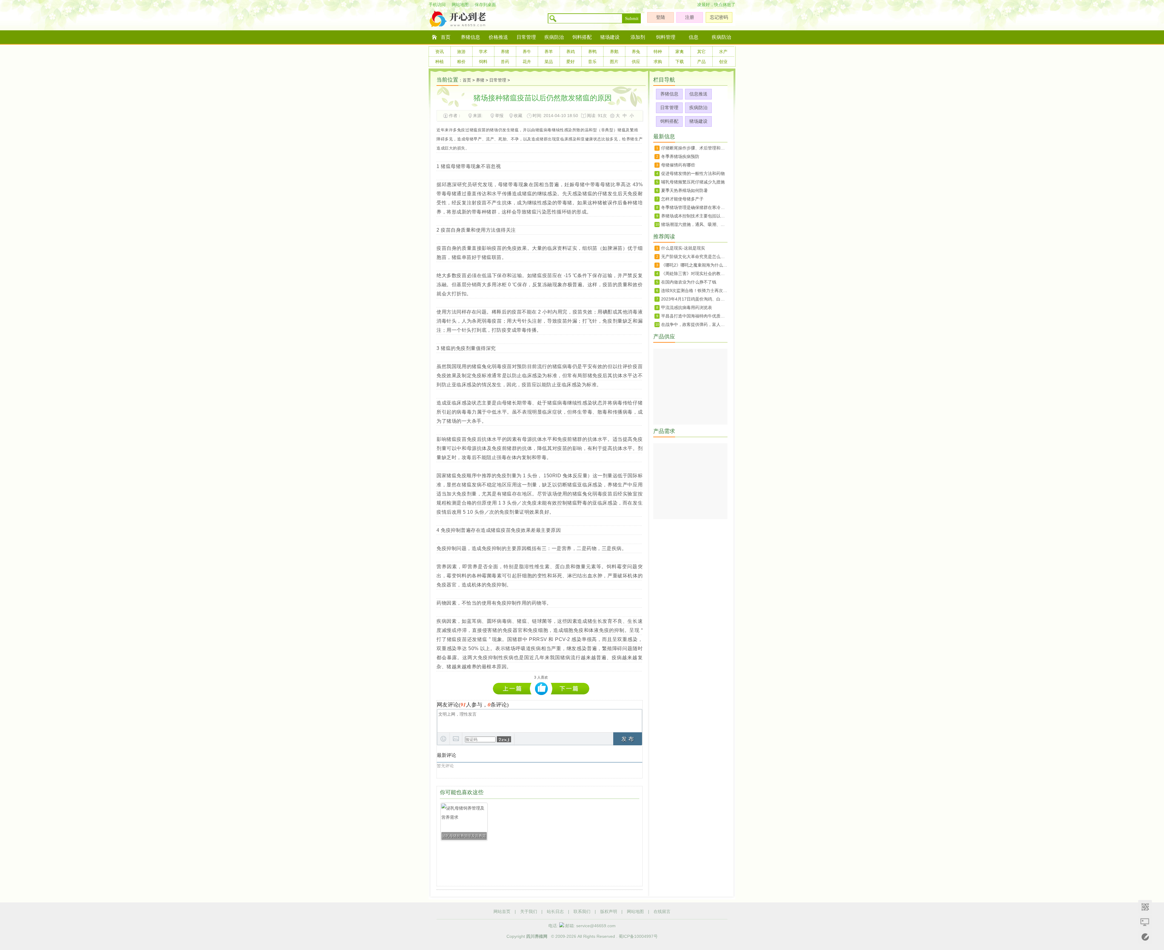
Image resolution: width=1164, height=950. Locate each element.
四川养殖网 (536, 936)
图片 (614, 61)
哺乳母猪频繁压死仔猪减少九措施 (693, 182)
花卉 (527, 61)
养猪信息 (470, 37)
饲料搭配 (582, 37)
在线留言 (662, 911)
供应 (636, 61)
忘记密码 (719, 17)
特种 (658, 51)
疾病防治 (554, 37)
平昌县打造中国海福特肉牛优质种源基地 (694, 316)
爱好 (570, 61)
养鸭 (592, 51)
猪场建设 (610, 37)
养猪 (505, 51)
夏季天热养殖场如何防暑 (684, 190)
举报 (499, 115)
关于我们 (528, 911)
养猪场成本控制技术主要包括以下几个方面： (694, 215)
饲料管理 (665, 37)
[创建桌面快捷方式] (1145, 922)
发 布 (627, 739)
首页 (445, 37)
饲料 (483, 61)
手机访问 (437, 4)
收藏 (518, 115)
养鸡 (570, 51)
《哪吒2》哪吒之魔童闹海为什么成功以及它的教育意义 (694, 265)
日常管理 (526, 37)
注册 (689, 17)
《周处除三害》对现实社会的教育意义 (694, 273)
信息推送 (698, 93)
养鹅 (614, 51)
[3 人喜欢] (541, 689)
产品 (701, 61)
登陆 (660, 17)
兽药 (505, 61)
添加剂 (637, 37)
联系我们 (582, 911)
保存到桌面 (485, 4)
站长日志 (555, 911)
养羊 (548, 51)
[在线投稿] (1145, 937)
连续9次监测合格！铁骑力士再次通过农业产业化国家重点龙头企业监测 (694, 290)
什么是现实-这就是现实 (683, 248)
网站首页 (501, 911)
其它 (701, 51)
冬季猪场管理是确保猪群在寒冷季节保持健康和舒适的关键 (694, 207)
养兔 (636, 51)
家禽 (679, 51)
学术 (483, 51)
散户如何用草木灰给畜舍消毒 (514, 688)
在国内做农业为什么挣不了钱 (688, 282)
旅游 (461, 51)
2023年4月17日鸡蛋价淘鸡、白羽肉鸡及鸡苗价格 (694, 299)
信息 (693, 37)
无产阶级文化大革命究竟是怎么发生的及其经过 (694, 256)
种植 (439, 61)
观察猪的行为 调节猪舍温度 (570, 688)
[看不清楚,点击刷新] (504, 739)
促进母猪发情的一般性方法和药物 (693, 173)
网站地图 (460, 4)
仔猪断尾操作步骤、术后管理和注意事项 (694, 148)
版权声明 (608, 911)
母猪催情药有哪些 (678, 165)
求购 (658, 61)
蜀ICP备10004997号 (638, 936)
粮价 (461, 61)
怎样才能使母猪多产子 (682, 198)
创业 (723, 61)
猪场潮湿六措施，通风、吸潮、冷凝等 (694, 224)
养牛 (527, 51)
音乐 (592, 61)
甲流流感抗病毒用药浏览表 (686, 307)
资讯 (439, 51)
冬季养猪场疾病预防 (680, 156)
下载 (679, 61)
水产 (723, 51)
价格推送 (498, 37)
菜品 (548, 61)
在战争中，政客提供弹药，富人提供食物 (694, 324)
